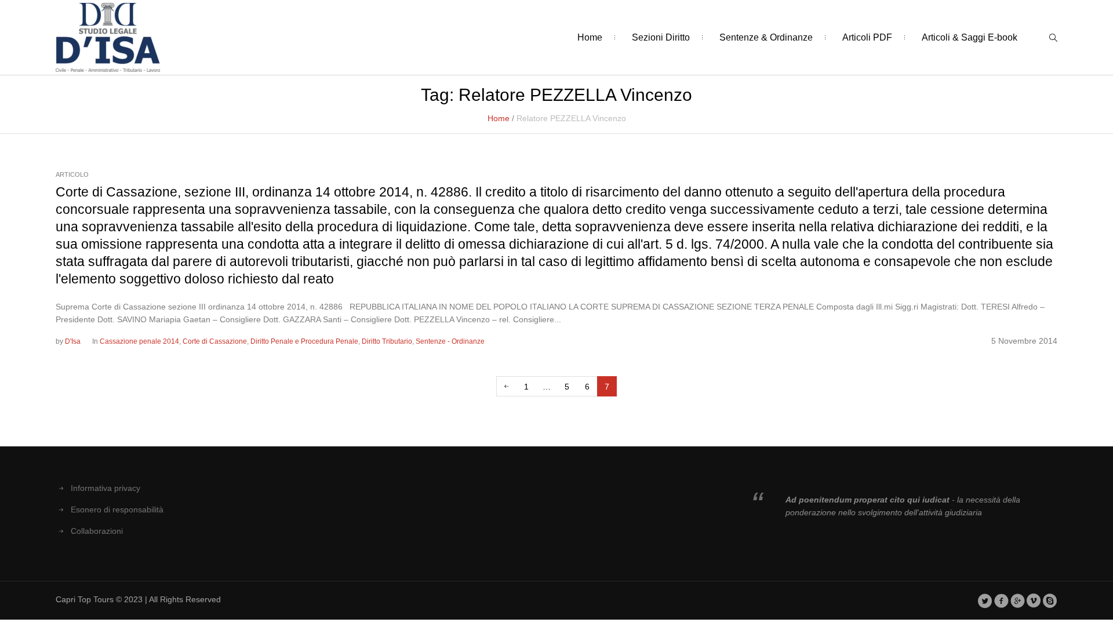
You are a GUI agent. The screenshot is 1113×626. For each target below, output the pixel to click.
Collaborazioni (97, 531)
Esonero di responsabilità (117, 509)
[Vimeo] (1034, 600)
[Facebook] (1001, 600)
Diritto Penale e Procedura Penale (304, 341)
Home (499, 118)
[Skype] (1050, 600)
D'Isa (73, 341)
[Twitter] (985, 600)
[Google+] (1017, 600)
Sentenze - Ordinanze (450, 341)
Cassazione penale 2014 (139, 341)
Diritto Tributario (387, 341)
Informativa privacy (105, 488)
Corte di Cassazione (215, 341)
